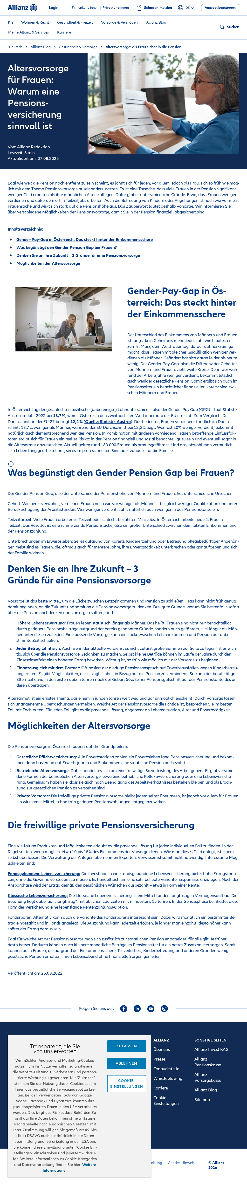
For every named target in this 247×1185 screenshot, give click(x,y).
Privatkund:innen (116, 8)
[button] (229, 27)
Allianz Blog (156, 22)
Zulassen (126, 1046)
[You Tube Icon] (151, 1009)
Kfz (10, 22)
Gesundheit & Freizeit (75, 22)
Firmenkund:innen (85, 8)
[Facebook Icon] (124, 1009)
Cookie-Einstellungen (126, 1083)
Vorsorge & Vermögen (119, 22)
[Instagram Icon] (164, 1009)
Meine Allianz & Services (28, 32)
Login (53, 7)
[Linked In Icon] (137, 1009)
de (187, 8)
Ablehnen (126, 1063)
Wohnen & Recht (35, 22)
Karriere (64, 32)
